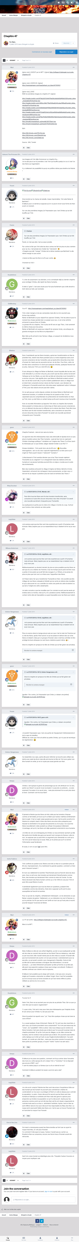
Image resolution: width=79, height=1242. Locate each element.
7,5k (12, 91)
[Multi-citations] (23, 147)
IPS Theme (24, 1225)
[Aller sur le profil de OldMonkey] (12, 313)
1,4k (12, 507)
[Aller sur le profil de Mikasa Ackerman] (12, 557)
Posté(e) (28, 67)
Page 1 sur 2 (26, 60)
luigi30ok (12, 519)
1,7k (12, 540)
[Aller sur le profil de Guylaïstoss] (12, 284)
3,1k (12, 246)
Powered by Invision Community (39, 1226)
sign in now (48, 1191)
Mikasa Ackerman (12, 548)
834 (12, 1144)
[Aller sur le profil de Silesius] (12, 360)
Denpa (12, 781)
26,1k (12, 451)
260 (12, 569)
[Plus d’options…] (74, 67)
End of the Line (12, 1122)
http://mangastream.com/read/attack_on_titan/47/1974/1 (41, 85)
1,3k (12, 633)
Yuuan (12, 185)
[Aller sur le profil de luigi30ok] (12, 529)
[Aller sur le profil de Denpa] (12, 790)
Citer (28, 147)
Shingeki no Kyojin (28, 44)
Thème (45, 1225)
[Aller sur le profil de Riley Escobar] (12, 495)
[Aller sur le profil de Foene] (12, 234)
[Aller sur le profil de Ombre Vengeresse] (12, 621)
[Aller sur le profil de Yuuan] (12, 195)
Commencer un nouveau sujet (42, 52)
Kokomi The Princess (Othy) (12, 154)
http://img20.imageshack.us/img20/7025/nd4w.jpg (39, 124)
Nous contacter (54, 1225)
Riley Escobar (12, 486)
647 (12, 296)
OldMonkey (12, 303)
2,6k (12, 327)
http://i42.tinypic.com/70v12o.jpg (33, 133)
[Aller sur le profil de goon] (12, 437)
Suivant (12, 60)
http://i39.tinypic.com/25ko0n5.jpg (34, 135)
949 (12, 880)
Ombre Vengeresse (12, 612)
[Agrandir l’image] (26, 190)
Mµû (13, 42)
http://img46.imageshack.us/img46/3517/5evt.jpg (39, 121)
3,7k (12, 372)
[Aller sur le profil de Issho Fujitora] (12, 868)
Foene (12, 225)
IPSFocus (31, 1225)
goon (12, 427)
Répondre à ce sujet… (22, 1199)
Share (56, 43)
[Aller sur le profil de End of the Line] (12, 1132)
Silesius (12, 350)
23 (13, 802)
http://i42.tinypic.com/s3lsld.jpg (33, 137)
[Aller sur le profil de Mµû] (6, 43)
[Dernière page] (18, 60)
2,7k (12, 207)
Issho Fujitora (12, 859)
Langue (38, 1225)
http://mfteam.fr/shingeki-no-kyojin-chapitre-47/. (50, 920)
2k (13, 178)
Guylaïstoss (12, 275)
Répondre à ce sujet (66, 52)
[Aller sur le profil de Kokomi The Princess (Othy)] (12, 164)
